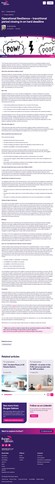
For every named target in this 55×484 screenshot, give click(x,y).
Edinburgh (21, 457)
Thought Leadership (10, 11)
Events (3, 466)
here (24, 319)
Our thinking (4, 460)
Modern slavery (40, 479)
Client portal (40, 464)
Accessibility (32, 479)
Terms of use (5, 479)
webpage (14, 305)
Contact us (40, 455)
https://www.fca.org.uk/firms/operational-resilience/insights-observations (22, 331)
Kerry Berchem (12, 26)
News (3, 464)
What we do (5, 457)
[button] (8, 394)
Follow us (34, 416)
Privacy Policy (13, 479)
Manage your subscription (43, 462)
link (35, 318)
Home (3, 11)
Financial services (6, 344)
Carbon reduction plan (7, 481)
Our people (4, 455)
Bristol (20, 455)
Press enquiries (41, 457)
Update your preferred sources (13, 420)
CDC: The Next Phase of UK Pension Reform (13, 366)
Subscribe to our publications (44, 460)
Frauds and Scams (22, 479)
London (21, 460)
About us (4, 462)
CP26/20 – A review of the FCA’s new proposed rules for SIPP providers (40, 367)
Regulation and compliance (8, 472)
